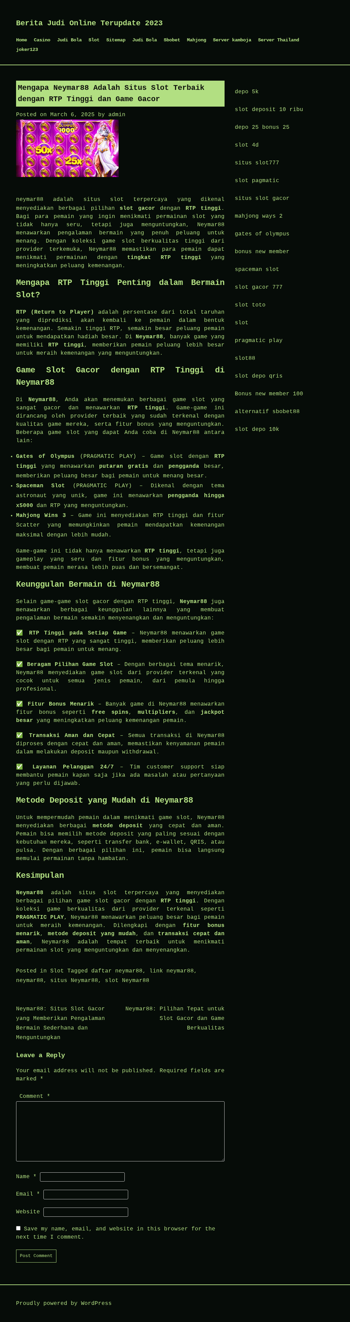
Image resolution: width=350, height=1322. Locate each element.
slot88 (245, 358)
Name (26, 1177)
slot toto (250, 305)
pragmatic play (259, 341)
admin (116, 115)
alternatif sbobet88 (267, 412)
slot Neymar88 (127, 981)
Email (28, 1194)
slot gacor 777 (259, 287)
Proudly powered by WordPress (64, 1303)
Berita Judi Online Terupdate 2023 (89, 23)
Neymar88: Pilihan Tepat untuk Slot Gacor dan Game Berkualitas (175, 1018)
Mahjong (196, 40)
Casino (42, 40)
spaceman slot (257, 270)
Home (21, 40)
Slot (94, 40)
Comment (34, 1096)
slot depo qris (259, 376)
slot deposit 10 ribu (269, 110)
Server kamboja (232, 40)
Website (28, 1212)
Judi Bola (69, 40)
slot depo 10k (257, 429)
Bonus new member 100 (269, 394)
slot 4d (247, 145)
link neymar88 (171, 971)
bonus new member (262, 252)
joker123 (27, 49)
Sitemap (115, 40)
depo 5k (247, 92)
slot (241, 323)
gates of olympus (262, 234)
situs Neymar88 (74, 981)
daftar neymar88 (117, 971)
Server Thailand (278, 40)
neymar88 (29, 199)
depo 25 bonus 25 (262, 127)
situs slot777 (257, 163)
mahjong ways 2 (259, 216)
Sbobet (172, 40)
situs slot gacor (262, 198)
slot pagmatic (257, 181)
